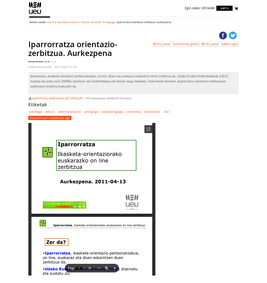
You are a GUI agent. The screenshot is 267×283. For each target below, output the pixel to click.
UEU (166, 112)
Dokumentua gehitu (186, 44)
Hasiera (51, 22)
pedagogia (92, 112)
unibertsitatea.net (69, 112)
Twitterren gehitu (233, 35)
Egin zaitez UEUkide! (199, 8)
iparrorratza (152, 112)
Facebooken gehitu (223, 35)
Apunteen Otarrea (68, 22)
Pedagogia (109, 22)
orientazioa (134, 112)
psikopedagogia (112, 112)
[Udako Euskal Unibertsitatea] (35, 14)
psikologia (35, 112)
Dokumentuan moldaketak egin (50, 118)
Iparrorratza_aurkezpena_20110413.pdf (57, 98)
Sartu (224, 8)
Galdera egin (229, 44)
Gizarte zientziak (91, 22)
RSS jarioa (163, 44)
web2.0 (50, 112)
